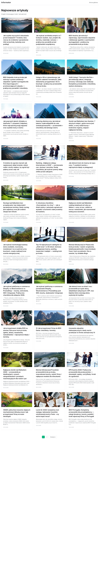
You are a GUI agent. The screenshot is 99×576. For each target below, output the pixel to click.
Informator (6, 2)
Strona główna (93, 2)
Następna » (53, 437)
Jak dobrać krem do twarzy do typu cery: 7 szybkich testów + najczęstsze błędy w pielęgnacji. (82, 165)
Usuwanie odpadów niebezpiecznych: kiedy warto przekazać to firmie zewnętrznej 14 (82, 330)
